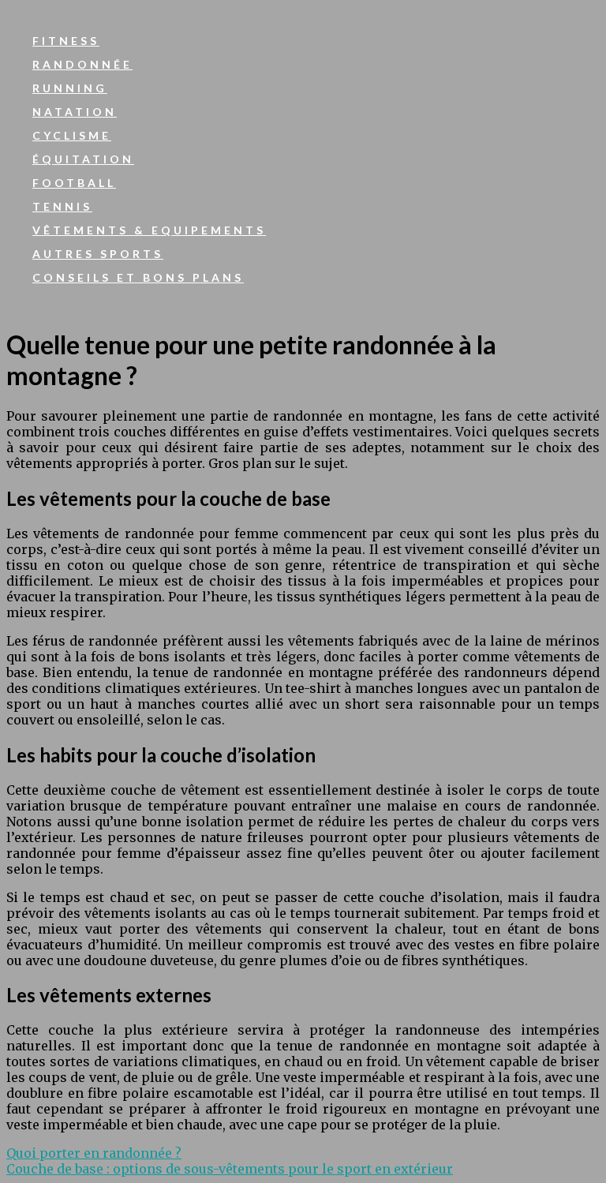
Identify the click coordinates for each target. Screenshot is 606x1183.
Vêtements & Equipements (149, 230)
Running (69, 88)
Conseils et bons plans (138, 277)
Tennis (62, 206)
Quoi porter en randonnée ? (93, 1153)
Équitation (83, 159)
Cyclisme (71, 135)
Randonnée (82, 64)
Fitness (65, 40)
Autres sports (97, 253)
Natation (74, 111)
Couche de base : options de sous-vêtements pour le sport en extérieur (229, 1169)
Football (74, 182)
